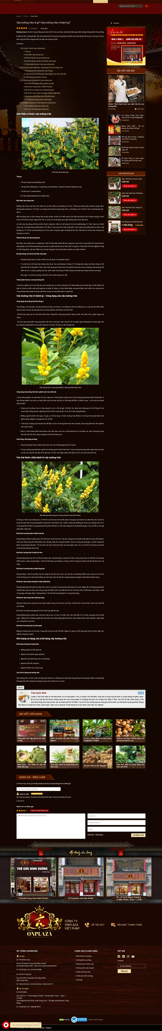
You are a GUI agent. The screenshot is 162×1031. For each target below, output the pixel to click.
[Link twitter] (123, 957)
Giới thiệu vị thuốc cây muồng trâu (33, 48)
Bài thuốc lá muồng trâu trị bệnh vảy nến (39, 83)
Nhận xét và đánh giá (25, 807)
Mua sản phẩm (129, 186)
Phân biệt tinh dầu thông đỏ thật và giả (31, 739)
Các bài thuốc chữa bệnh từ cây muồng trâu (36, 80)
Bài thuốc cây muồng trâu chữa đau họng (40, 96)
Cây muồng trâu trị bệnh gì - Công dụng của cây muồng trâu (42, 67)
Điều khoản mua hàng (83, 956)
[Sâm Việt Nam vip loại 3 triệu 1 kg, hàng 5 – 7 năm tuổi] (114, 184)
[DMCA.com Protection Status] (65, 1020)
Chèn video (99, 834)
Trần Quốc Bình (38, 693)
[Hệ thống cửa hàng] (81, 872)
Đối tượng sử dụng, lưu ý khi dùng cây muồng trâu (38, 103)
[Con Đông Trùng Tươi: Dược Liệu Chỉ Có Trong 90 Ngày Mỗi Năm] (114, 123)
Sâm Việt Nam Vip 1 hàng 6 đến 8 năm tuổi (133, 208)
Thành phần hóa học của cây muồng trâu (40, 64)
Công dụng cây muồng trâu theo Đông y (39, 71)
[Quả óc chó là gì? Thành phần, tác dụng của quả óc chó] (130, 730)
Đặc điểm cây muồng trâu (34, 55)
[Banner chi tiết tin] (126, 46)
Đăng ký (124, 971)
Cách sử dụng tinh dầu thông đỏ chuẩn (64, 739)
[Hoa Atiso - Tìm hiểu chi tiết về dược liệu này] (31, 757)
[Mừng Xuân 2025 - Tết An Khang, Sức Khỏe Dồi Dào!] (114, 134)
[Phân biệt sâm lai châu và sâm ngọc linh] (114, 155)
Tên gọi (28, 51)
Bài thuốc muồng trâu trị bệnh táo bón (39, 87)
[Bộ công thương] (79, 1020)
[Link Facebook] (119, 957)
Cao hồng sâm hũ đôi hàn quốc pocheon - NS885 (132, 222)
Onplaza (116, 23)
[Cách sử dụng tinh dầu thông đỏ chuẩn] (64, 730)
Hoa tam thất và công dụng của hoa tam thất (130, 766)
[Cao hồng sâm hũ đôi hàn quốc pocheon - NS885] (114, 226)
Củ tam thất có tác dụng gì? (95, 766)
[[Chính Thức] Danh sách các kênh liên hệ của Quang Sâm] (126, 102)
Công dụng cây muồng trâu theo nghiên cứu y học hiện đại (45, 74)
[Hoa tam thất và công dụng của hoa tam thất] (130, 757)
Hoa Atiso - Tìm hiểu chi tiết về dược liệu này (31, 766)
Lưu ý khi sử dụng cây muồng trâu (37, 109)
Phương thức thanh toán (85, 964)
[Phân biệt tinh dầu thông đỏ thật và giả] (31, 730)
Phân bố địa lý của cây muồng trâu (37, 58)
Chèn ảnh (91, 834)
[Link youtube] (133, 957)
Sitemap (79, 980)
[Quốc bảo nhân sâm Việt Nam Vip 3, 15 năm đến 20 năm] (114, 198)
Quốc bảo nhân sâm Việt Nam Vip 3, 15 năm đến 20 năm (132, 193)
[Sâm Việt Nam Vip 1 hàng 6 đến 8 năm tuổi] (114, 212)
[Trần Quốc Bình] (23, 702)
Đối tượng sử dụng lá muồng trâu (37, 106)
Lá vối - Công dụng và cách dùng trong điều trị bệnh (97, 739)
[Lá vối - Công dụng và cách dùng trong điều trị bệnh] (97, 730)
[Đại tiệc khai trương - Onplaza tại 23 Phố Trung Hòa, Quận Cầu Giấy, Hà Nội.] (114, 144)
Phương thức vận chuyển (85, 968)
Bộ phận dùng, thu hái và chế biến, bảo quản (40, 61)
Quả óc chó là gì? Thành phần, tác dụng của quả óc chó (130, 739)
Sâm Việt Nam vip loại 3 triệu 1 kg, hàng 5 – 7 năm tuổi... (132, 179)
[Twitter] (142, 694)
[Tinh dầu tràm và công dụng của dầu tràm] (64, 757)
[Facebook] (139, 694)
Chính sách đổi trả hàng (84, 976)
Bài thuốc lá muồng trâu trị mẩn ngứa (38, 99)
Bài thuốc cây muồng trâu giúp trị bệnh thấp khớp (42, 93)
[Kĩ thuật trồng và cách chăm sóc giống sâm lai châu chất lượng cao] (114, 166)
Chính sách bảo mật (83, 972)
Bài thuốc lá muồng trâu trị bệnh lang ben (40, 90)
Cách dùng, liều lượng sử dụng (36, 77)
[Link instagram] (128, 957)
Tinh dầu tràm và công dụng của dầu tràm (64, 766)
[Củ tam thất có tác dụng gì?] (97, 757)
